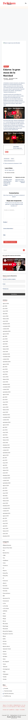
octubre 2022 (6, 419)
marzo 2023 (5, 407)
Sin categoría (6, 661)
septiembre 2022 (6, 422)
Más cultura (5, 623)
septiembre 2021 (6, 452)
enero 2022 (5, 442)
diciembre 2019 (6, 505)
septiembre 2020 (6, 483)
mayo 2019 (5, 523)
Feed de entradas (8, 691)
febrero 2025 (6, 349)
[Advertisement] (14, 23)
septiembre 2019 (6, 513)
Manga (4, 618)
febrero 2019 (5, 531)
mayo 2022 (5, 432)
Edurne (12, 158)
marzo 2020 (5, 498)
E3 (3, 578)
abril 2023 (5, 404)
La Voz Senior (6, 608)
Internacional (6, 600)
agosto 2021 (6, 455)
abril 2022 (5, 435)
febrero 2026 (6, 318)
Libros (4, 613)
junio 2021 (5, 460)
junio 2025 (5, 339)
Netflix (4, 638)
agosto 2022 (6, 424)
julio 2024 (5, 366)
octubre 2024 (6, 359)
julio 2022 (5, 427)
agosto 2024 (6, 364)
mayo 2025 (5, 341)
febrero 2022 (6, 440)
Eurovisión (5, 585)
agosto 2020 (6, 485)
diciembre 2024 (6, 354)
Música (6, 66)
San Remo (5, 656)
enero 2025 (5, 351)
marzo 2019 (5, 528)
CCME (4, 555)
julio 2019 (5, 518)
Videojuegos (5, 674)
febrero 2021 (5, 470)
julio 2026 (5, 306)
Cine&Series (5, 560)
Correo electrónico (8, 228)
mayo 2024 (5, 371)
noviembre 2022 (6, 417)
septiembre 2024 (6, 361)
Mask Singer (5, 626)
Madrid (4, 616)
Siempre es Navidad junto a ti (9, 160)
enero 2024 (5, 381)
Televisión (5, 666)
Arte (4, 550)
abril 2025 (5, 344)
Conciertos (5, 565)
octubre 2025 (6, 328)
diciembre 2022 (6, 414)
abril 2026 (5, 313)
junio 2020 (5, 490)
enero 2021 (5, 472)
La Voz (4, 603)
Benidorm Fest (6, 552)
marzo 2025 (5, 346)
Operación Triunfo (7, 648)
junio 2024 (5, 369)
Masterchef (5, 628)
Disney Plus (5, 573)
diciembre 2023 (6, 384)
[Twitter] (7, 152)
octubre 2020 (6, 480)
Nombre (5, 222)
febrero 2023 (6, 409)
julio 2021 (5, 457)
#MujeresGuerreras (7, 545)
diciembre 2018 (6, 536)
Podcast (5, 654)
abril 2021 (5, 465)
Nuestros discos (6, 646)
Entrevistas (5, 580)
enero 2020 (5, 503)
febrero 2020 (6, 500)
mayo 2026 (5, 311)
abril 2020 (5, 495)
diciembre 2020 (6, 475)
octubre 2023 (6, 389)
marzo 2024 (5, 376)
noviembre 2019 (6, 508)
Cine (4, 557)
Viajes (4, 671)
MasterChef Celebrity (7, 631)
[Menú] (25, 3)
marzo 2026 (5, 316)
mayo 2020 (5, 493)
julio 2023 (5, 397)
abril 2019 (5, 526)
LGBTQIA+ (5, 611)
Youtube (4, 676)
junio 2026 (5, 308)
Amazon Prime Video (7, 547)
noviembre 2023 (6, 387)
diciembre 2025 (6, 323)
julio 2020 (5, 488)
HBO (4, 595)
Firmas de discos (6, 593)
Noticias (4, 641)
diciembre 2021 (6, 445)
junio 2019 (5, 521)
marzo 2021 (5, 467)
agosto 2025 (6, 333)
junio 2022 (5, 430)
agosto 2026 (6, 303)
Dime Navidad (6, 158)
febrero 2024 (6, 379)
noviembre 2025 (6, 326)
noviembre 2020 (6, 478)
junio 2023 (5, 399)
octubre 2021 (6, 450)
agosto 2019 (6, 515)
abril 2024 (5, 374)
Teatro (4, 664)
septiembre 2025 (6, 331)
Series (4, 659)
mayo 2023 (5, 402)
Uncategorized (6, 669)
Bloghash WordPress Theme (14, 716)
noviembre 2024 (6, 356)
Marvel (4, 621)
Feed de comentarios (9, 693)
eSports (4, 583)
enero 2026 (5, 321)
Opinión (4, 651)
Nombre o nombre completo (9, 279)
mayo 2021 (5, 462)
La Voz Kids (5, 606)
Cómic (4, 563)
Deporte (5, 570)
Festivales (5, 590)
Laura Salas (9, 168)
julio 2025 (5, 336)
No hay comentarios (9, 79)
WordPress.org (7, 696)
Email (4, 284)
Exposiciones (6, 588)
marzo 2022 (5, 437)
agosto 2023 (6, 394)
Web (4, 235)
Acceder (6, 688)
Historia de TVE (6, 598)
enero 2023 (5, 412)
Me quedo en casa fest (8, 633)
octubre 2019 (6, 510)
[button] (9, 172)
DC (3, 568)
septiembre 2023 (6, 392)
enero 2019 (5, 533)
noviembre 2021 (6, 447)
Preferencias (5, 288)
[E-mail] (6, 152)
